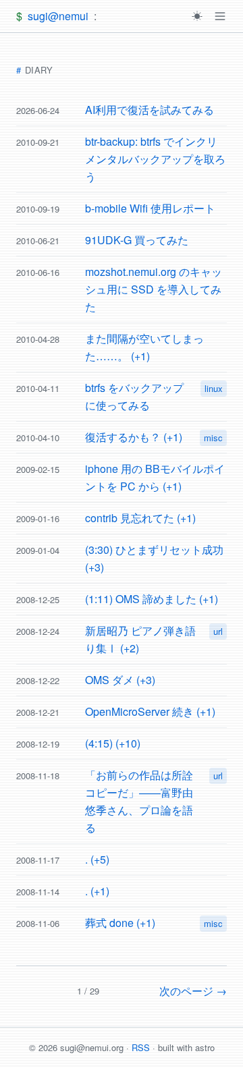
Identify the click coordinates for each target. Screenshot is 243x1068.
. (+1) (97, 891)
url (218, 631)
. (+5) (97, 859)
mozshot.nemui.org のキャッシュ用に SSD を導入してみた (153, 289)
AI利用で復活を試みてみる (149, 109)
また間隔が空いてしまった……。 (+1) (144, 347)
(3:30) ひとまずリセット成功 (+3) (154, 558)
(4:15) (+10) (112, 743)
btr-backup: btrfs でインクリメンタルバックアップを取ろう (155, 159)
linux (214, 388)
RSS (141, 1047)
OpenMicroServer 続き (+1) (150, 711)
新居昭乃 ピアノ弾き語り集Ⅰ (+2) (140, 639)
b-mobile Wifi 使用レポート (150, 208)
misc (213, 437)
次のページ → (193, 991)
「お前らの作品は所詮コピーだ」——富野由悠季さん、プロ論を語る (139, 801)
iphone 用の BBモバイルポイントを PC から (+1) (155, 477)
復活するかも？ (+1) (133, 437)
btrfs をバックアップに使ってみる (134, 396)
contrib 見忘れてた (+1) (140, 518)
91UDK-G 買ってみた (136, 240)
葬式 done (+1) (120, 922)
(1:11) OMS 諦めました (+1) (151, 599)
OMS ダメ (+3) (120, 679)
